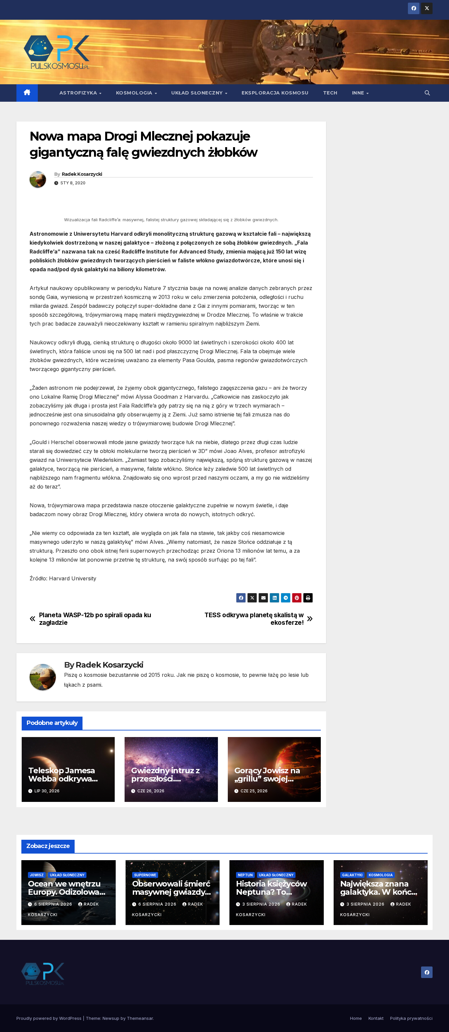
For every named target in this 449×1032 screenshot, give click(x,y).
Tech (330, 93)
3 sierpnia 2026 (262, 904)
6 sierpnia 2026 (54, 904)
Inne (359, 93)
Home (356, 1018)
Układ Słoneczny (197, 93)
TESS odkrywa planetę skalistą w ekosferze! (253, 618)
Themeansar (140, 1018)
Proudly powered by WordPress (49, 1018)
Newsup (111, 1018)
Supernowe (145, 875)
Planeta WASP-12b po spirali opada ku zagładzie (95, 618)
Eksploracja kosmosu (275, 93)
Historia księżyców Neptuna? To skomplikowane (271, 892)
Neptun (245, 875)
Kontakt (376, 1018)
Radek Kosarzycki (82, 174)
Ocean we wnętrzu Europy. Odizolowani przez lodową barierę (68, 892)
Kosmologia (135, 93)
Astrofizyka (79, 93)
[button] (427, 93)
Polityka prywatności (411, 1018)
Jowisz (37, 875)
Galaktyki (352, 875)
